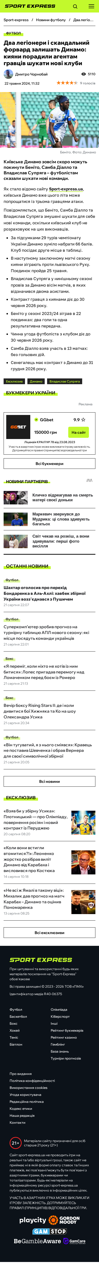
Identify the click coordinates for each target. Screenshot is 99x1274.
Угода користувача (25, 1094)
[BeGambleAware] (37, 1241)
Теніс (14, 1037)
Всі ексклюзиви (49, 932)
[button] (75, 7)
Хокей (15, 1030)
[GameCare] (74, 1241)
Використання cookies (28, 1088)
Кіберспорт (60, 1016)
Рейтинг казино (64, 1037)
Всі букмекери (49, 463)
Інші (54, 1023)
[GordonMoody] (64, 1220)
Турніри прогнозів (66, 1058)
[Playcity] (33, 1220)
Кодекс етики (21, 1108)
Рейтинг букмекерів (67, 1030)
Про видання (21, 1074)
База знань (60, 1051)
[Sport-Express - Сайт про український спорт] (27, 6)
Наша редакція (22, 1115)
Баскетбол (18, 1016)
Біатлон (16, 1044)
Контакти (17, 1122)
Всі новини (49, 781)
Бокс (9, 658)
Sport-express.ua (66, 188)
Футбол (13, 33)
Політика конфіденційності (32, 1081)
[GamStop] (49, 1232)
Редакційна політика (27, 1101)
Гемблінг (58, 1044)
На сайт (79, 432)
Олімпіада (59, 1009)
